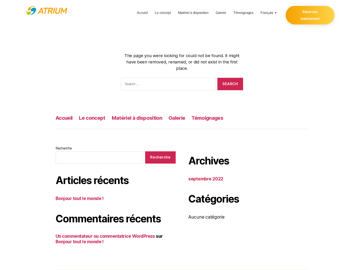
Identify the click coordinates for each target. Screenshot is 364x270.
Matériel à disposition (193, 13)
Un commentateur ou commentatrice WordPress (105, 236)
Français (267, 13)
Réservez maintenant (310, 15)
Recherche (64, 148)
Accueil (142, 13)
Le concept (163, 13)
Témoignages (243, 13)
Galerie (221, 13)
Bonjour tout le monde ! (80, 198)
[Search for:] (167, 85)
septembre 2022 (205, 178)
